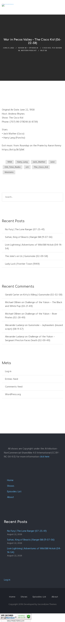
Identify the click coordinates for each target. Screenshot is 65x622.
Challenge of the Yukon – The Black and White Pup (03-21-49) (33, 304)
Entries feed (11, 379)
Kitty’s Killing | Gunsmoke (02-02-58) (42, 295)
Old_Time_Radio (13, 167)
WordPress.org (13, 394)
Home (10, 480)
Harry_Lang (22, 162)
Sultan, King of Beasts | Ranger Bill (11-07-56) (28, 237)
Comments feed (13, 387)
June (52, 162)
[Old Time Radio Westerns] (8, 5)
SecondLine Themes (47, 604)
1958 (9, 162)
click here (44, 457)
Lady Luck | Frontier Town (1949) (22, 264)
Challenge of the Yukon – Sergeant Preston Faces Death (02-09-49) (30, 338)
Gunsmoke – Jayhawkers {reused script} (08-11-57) (34, 327)
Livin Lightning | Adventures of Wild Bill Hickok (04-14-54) (33, 247)
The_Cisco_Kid (41, 167)
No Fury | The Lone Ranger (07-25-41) (24, 229)
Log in (8, 371)
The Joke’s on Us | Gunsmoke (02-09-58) (26, 256)
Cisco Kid (46, 48)
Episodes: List (14, 491)
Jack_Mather (39, 162)
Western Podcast (29, 50)
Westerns (9, 172)
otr (27, 167)
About (10, 497)
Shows (10, 486)
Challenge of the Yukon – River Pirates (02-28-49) (31, 316)
